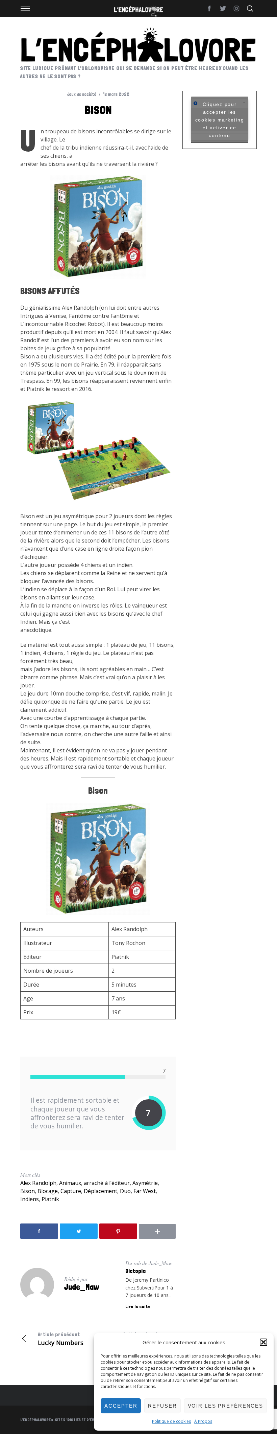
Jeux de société (81, 94)
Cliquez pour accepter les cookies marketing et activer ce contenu (219, 120)
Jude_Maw (81, 1287)
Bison (27, 1191)
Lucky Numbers (60, 1339)
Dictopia (135, 1270)
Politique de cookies (171, 1421)
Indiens (29, 1199)
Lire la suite (138, 1306)
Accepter (120, 1406)
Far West (144, 1191)
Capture (70, 1191)
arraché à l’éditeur (107, 1183)
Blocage (47, 1191)
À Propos (203, 1421)
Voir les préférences (225, 1406)
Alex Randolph (38, 1183)
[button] (263, 1342)
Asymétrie (145, 1183)
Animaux (70, 1183)
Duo (125, 1191)
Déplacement (100, 1191)
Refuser (162, 1406)
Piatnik (50, 1199)
